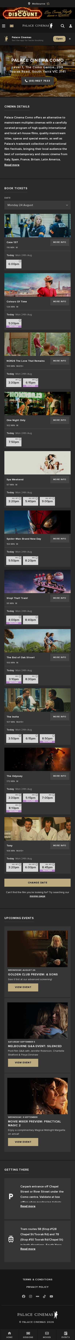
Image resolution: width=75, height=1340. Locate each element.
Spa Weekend (15, 479)
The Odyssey (14, 776)
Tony (9, 845)
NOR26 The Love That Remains (26, 360)
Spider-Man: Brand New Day (24, 538)
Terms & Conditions (38, 1279)
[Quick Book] (11, 26)
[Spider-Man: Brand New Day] (37, 522)
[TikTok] (44, 1296)
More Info (59, 242)
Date (7, 198)
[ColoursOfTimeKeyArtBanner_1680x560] (37, 285)
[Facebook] (23, 1297)
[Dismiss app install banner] (70, 39)
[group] (37, 3)
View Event (23, 987)
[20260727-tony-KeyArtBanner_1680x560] (37, 829)
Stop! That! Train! (17, 598)
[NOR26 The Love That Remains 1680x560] (37, 344)
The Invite (13, 716)
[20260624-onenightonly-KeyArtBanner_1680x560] (37, 403)
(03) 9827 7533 (39, 80)
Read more (11, 165)
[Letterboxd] (37, 1296)
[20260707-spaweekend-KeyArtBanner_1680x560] (37, 462)
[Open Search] (62, 26)
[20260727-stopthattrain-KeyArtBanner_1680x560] (37, 581)
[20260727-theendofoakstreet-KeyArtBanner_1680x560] (37, 640)
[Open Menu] (3, 26)
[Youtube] (51, 1297)
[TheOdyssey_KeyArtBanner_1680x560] (37, 759)
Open (59, 38)
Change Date (37, 882)
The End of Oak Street (21, 657)
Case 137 (12, 242)
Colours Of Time (17, 301)
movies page (37, 896)
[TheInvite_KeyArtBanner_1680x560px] (37, 700)
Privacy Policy (37, 1287)
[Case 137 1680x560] (37, 225)
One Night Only (16, 420)
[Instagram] (30, 1297)
